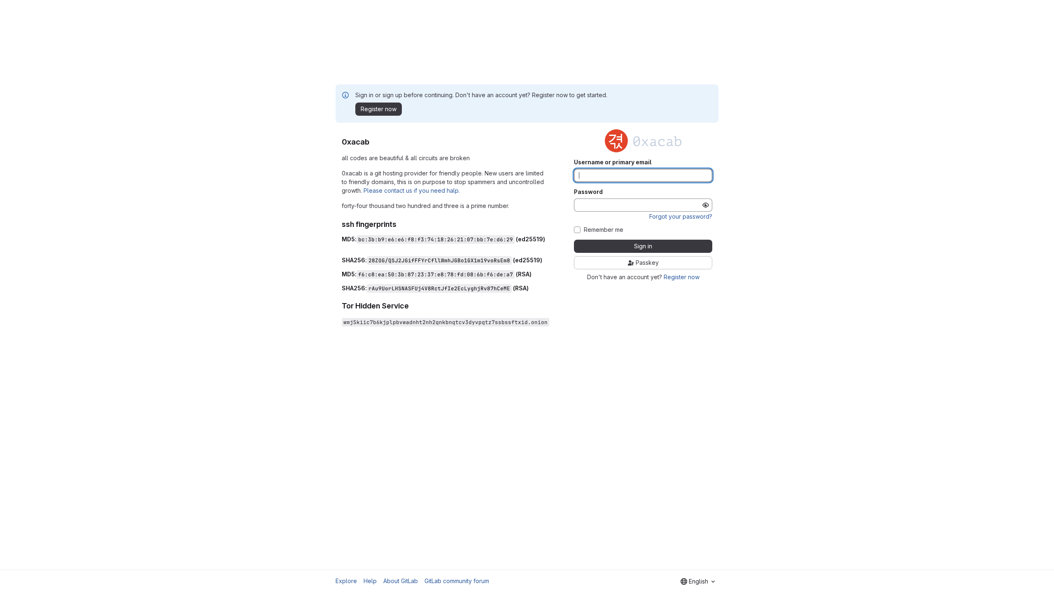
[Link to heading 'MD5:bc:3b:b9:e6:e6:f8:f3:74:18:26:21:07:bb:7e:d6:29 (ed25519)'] (345, 246)
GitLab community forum (456, 580)
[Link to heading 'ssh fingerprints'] (400, 224)
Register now (682, 276)
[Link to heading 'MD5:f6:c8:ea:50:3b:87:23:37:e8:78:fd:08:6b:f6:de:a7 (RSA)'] (535, 274)
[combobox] (697, 581)
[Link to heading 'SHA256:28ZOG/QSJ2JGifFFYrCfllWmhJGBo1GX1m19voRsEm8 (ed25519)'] (545, 260)
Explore (346, 580)
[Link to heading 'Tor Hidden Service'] (413, 305)
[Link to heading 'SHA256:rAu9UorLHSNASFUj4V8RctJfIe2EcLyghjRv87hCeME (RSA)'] (532, 288)
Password (588, 192)
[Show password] (705, 205)
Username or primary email (612, 162)
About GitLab (400, 580)
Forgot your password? (680, 216)
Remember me (603, 229)
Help (370, 580)
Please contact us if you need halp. (412, 190)
